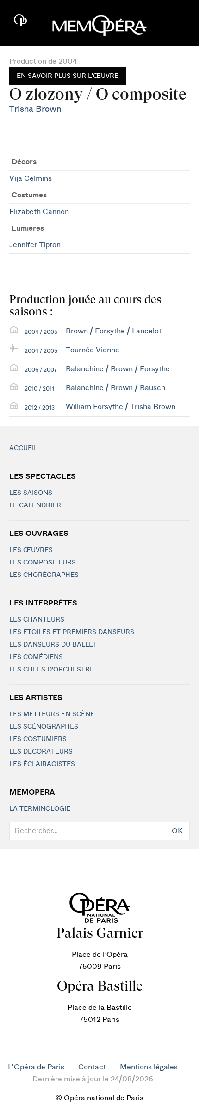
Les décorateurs (41, 751)
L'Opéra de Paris (36, 1067)
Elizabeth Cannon (39, 211)
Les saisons (30, 493)
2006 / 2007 (41, 370)
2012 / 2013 (40, 407)
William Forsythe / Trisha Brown (120, 406)
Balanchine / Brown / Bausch (115, 388)
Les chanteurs (36, 620)
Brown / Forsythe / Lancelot (114, 331)
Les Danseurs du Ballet (53, 644)
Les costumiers (38, 739)
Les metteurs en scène (51, 714)
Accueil (23, 448)
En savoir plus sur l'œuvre (67, 76)
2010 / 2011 (39, 389)
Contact (92, 1067)
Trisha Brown (35, 109)
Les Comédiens (36, 657)
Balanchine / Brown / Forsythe (118, 369)
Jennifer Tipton (35, 245)
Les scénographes (43, 727)
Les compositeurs (42, 562)
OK (177, 831)
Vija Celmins (30, 178)
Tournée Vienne (92, 350)
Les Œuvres (31, 550)
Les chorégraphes (44, 575)
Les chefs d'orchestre (51, 669)
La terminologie (39, 809)
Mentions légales (149, 1067)
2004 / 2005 (41, 332)
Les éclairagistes (42, 764)
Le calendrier (35, 505)
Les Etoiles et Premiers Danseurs (71, 632)
